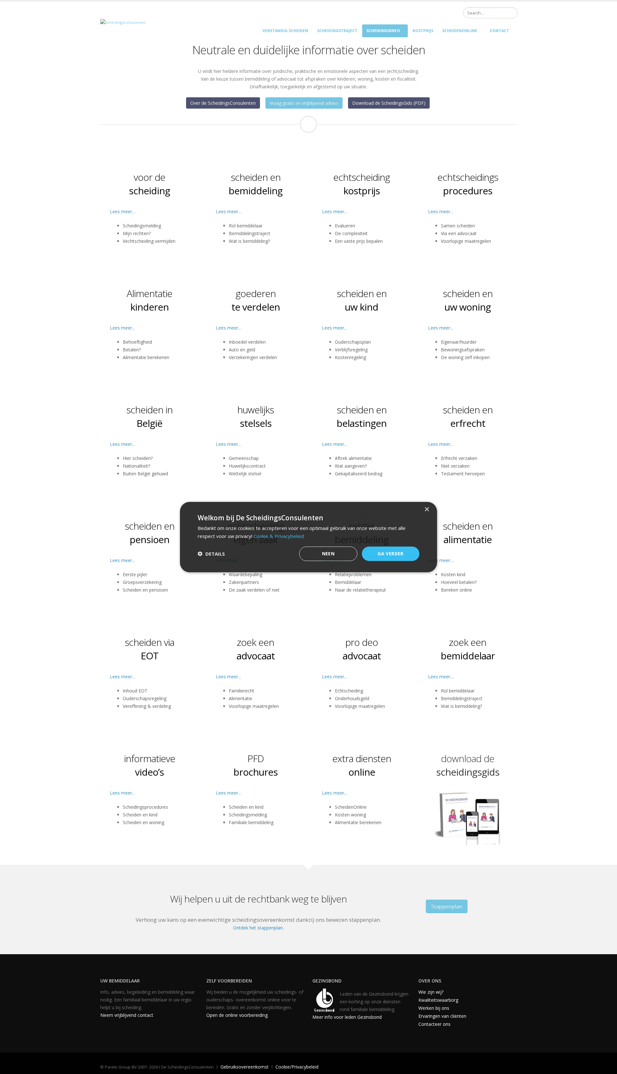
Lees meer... (334, 211)
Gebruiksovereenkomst (244, 1067)
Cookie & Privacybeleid (279, 536)
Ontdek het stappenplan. (258, 928)
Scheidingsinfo (383, 30)
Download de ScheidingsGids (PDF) (388, 103)
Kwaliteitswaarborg (438, 1000)
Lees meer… (123, 211)
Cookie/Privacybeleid (296, 1067)
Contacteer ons (434, 1024)
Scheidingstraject (337, 30)
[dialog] (308, 537)
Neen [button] (328, 553)
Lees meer (439, 676)
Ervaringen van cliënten (442, 1016)
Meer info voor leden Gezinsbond (347, 1017)
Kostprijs (423, 30)
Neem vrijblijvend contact (126, 1015)
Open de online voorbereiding (237, 1015)
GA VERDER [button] (391, 553)
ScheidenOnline (459, 30)
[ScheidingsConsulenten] (123, 22)
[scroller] (606, 1066)
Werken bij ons (433, 1008)
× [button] (426, 509)
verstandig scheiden (285, 30)
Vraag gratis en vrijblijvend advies (304, 103)
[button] (211, 553)
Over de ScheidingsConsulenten (223, 103)
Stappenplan (446, 906)
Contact (499, 30)
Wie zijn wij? (430, 992)
